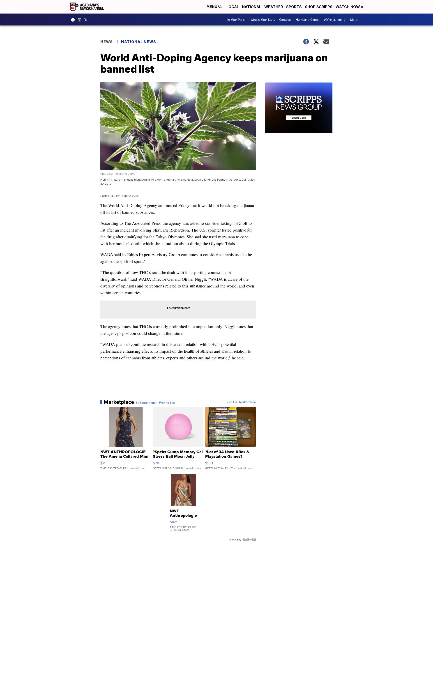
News (106, 41)
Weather (273, 7)
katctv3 (74, 20)
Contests (285, 19)
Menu (212, 7)
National (251, 7)
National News (138, 41)
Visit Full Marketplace (241, 402)
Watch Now (348, 7)
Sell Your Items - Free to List (155, 402)
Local (232, 7)
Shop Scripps (318, 7)
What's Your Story (263, 19)
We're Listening (334, 19)
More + (355, 19)
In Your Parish (236, 19)
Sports (294, 7)
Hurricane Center (308, 19)
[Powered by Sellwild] (249, 539)
